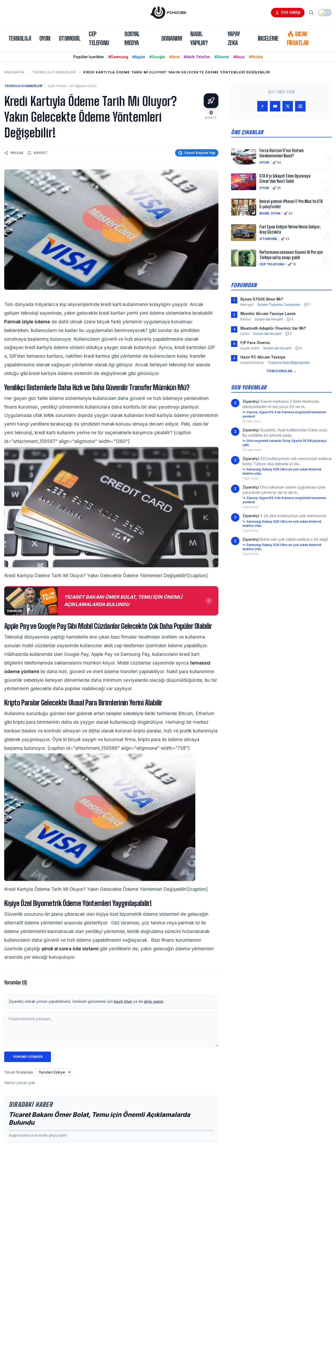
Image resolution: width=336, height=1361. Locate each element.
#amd (174, 57)
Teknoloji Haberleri (54, 72)
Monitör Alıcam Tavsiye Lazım (268, 313)
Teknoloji (19, 38)
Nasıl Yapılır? (199, 38)
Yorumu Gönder (28, 1057)
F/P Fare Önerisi (255, 342)
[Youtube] (275, 106)
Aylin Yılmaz (57, 86)
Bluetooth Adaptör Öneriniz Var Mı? (273, 328)
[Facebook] (262, 106)
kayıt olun (123, 1001)
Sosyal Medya (132, 38)
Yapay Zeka (234, 38)
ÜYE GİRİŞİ (290, 12)
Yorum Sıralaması (18, 1072)
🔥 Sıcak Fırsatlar (298, 38)
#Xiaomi (221, 57)
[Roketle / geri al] (211, 100)
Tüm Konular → (281, 371)
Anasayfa (14, 72)
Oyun (44, 38)
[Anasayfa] (168, 12)
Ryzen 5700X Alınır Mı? (261, 299)
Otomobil (70, 38)
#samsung (118, 57)
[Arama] (311, 12)
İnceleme (268, 38)
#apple (138, 57)
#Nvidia (256, 57)
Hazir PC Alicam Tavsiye (262, 357)
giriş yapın (153, 1001)
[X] (287, 106)
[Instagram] (300, 106)
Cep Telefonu (99, 38)
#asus (239, 57)
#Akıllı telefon (197, 57)
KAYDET (40, 153)
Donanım (171, 38)
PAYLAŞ (16, 153)
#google (157, 57)
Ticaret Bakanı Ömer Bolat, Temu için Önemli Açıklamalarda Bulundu (99, 1118)
